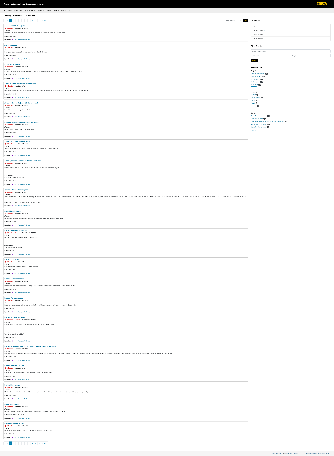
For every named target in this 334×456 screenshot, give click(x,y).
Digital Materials (30, 10)
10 (32, 21)
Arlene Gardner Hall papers (14, 26)
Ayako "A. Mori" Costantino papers (16, 190)
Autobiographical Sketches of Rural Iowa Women (22, 161)
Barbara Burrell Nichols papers (15, 230)
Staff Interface (276, 453)
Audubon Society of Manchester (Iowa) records (21, 122)
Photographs (256, 82)
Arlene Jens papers (11, 45)
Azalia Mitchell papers (12, 211)
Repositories (7, 10)
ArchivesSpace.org (292, 453)
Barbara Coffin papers (12, 259)
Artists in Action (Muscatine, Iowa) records (20, 83)
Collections (18, 10)
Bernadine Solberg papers (14, 423)
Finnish (254, 100)
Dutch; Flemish (256, 97)
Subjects (41, 10)
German (254, 95)
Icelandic (254, 106)
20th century (256, 79)
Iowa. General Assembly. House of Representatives (269, 121)
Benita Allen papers (11, 404)
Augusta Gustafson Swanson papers (17, 141)
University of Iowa (258, 118)
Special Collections (60, 10)
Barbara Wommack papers (14, 366)
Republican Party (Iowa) (260, 127)
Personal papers (258, 76)
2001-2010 (256, 85)
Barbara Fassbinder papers (14, 279)
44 (39, 21)
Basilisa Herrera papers (12, 385)
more (253, 88)
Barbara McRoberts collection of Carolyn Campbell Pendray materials (30, 346)
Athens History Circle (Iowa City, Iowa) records (21, 103)
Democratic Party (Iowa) (260, 124)
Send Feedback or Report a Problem (317, 453)
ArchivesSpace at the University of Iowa (23, 4)
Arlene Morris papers (12, 64)
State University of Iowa (260, 116)
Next (44, 21)
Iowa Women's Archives (22, 39)
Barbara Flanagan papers (13, 298)
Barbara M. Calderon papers (14, 317)
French (254, 103)
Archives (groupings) (259, 73)
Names (49, 10)
